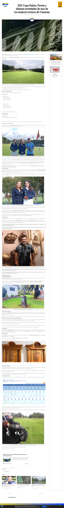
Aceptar (44, 506)
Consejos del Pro (35, 14)
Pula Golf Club (26, 161)
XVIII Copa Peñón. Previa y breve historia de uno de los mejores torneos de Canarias (23, 485)
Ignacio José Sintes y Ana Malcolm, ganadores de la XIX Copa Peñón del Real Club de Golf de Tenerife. (8, 485)
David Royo (26, 14)
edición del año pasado (7, 158)
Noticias (39, 14)
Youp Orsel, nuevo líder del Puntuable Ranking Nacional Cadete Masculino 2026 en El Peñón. (39, 485)
